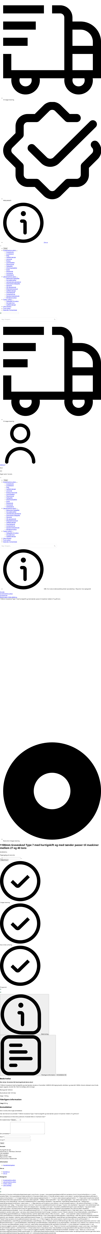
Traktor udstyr (7, 299)
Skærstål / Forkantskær (10, 310)
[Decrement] (0, 858)
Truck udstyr (7, 308)
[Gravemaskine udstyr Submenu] (17, 482)
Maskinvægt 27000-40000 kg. (8, 597)
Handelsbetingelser (9, 1165)
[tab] (24, 1014)
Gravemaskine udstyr (9, 250)
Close (5, 248)
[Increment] (21, 858)
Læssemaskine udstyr (9, 277)
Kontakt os (6, 1172)
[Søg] (55, 319)
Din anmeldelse (5, 1134)
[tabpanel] (50, 1087)
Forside (2, 592)
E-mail (2, 1140)
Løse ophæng (7, 306)
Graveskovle (3, 595)
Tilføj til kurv (4, 860)
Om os (5, 1173)
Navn (2, 1137)
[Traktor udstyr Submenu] (12, 531)
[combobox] (28, 319)
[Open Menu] (0, 477)
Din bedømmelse (5, 1120)
